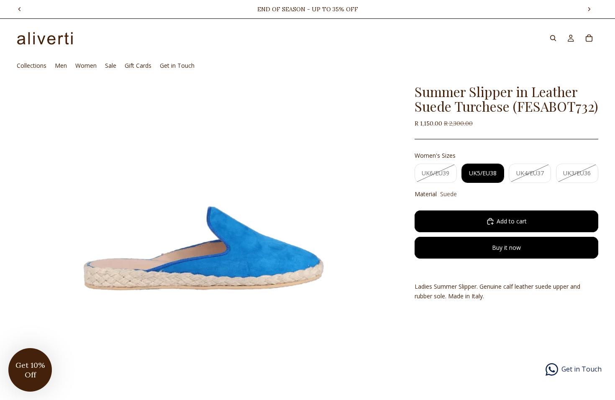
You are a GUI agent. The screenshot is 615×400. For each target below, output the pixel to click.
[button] (30, 370)
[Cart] (589, 38)
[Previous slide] (19, 9)
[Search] (553, 38)
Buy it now (506, 247)
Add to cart (512, 221)
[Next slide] (589, 9)
